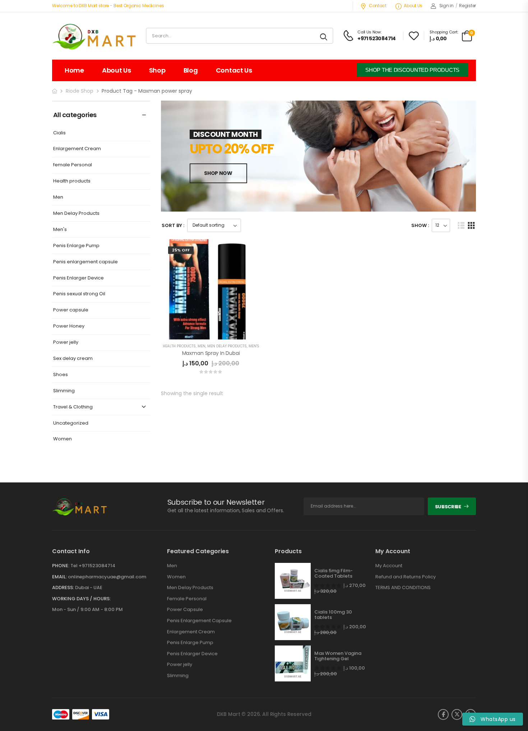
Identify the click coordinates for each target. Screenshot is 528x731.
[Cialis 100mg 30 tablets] (293, 622)
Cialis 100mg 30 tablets (333, 614)
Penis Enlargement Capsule (199, 621)
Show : (420, 225)
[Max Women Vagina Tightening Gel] (293, 663)
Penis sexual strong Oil (79, 294)
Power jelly (65, 342)
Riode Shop (79, 90)
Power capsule (70, 310)
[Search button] (324, 36)
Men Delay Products (76, 213)
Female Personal (187, 599)
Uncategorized (70, 423)
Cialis (59, 133)
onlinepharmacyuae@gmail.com (107, 576)
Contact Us (234, 70)
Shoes (60, 375)
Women (62, 439)
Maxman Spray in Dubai (211, 353)
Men (58, 197)
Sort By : (173, 225)
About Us (413, 6)
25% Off (181, 250)
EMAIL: (59, 576)
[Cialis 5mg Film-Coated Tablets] (293, 581)
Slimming (64, 391)
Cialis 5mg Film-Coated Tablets (333, 573)
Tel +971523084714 (92, 565)
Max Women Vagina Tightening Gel (337, 656)
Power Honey (68, 326)
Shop (157, 70)
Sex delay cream (73, 359)
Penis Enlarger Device (78, 278)
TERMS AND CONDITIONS (403, 588)
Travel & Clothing (73, 407)
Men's (60, 230)
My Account (388, 566)
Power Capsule (185, 609)
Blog (191, 70)
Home (74, 70)
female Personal (72, 165)
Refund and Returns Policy (405, 577)
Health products (72, 181)
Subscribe (448, 506)
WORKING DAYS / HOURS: (81, 599)
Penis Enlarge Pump (76, 246)
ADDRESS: (63, 587)
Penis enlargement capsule (85, 262)
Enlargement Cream (77, 149)
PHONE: (60, 565)
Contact (377, 6)
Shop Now (218, 173)
